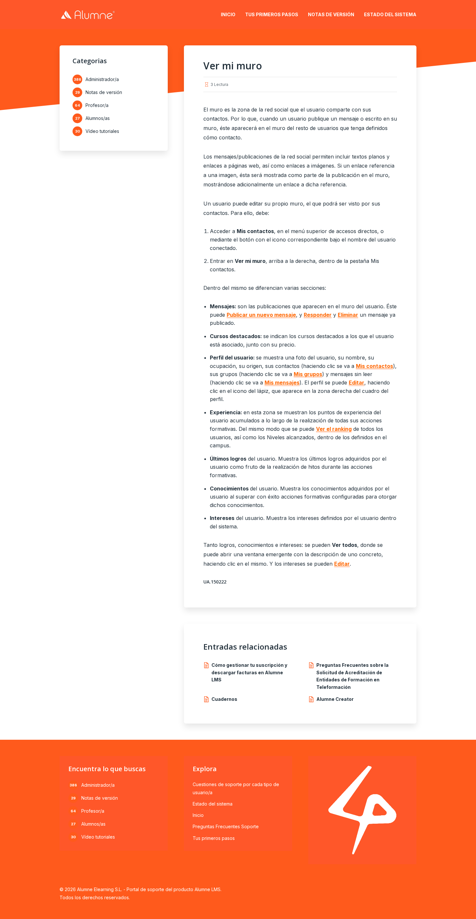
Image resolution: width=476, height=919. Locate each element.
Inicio (228, 14)
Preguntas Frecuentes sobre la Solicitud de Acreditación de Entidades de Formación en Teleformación (352, 675)
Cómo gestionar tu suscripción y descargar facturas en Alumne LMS (249, 672)
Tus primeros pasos (271, 14)
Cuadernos (224, 699)
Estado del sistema (390, 14)
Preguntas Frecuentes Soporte (226, 826)
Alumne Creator (335, 699)
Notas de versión (331, 14)
